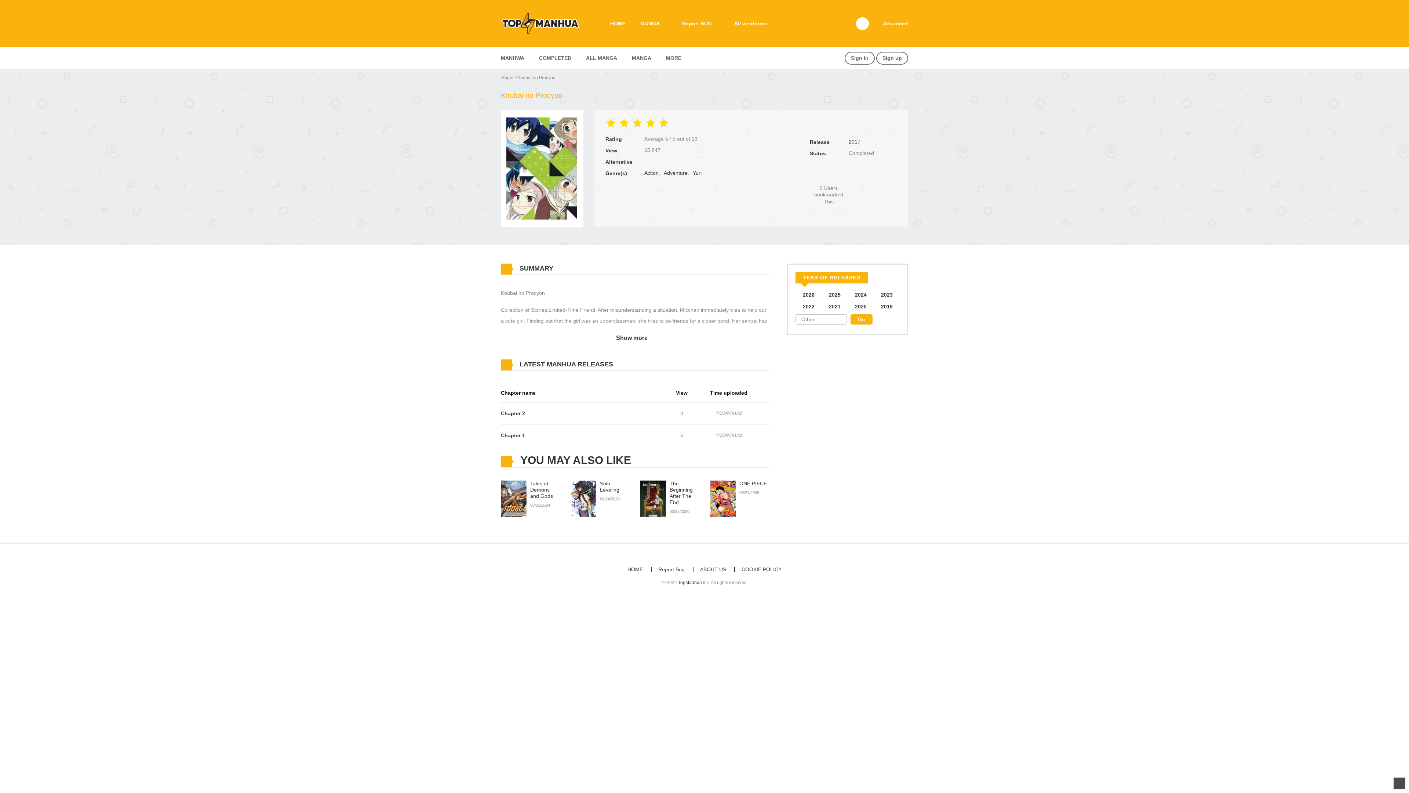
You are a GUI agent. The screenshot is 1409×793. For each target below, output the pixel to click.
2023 (887, 295)
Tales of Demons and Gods (541, 490)
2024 (861, 295)
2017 (854, 142)
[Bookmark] (829, 176)
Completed (555, 58)
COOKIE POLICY (762, 569)
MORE (673, 58)
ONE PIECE (753, 483)
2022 (809, 306)
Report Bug (671, 569)
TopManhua (690, 582)
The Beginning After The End (681, 493)
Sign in (860, 58)
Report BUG (697, 23)
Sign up (892, 58)
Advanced (895, 23)
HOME (618, 23)
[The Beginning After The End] (653, 498)
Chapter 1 (513, 435)
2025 (835, 295)
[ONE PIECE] (723, 498)
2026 (809, 295)
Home (507, 77)
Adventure (676, 173)
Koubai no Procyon (536, 77)
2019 (887, 306)
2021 (835, 306)
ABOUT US (713, 569)
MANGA (650, 23)
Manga (641, 58)
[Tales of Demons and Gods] (514, 498)
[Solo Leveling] (583, 498)
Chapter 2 (513, 413)
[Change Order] (627, 364)
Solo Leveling (609, 487)
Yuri (697, 173)
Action (651, 173)
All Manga (601, 58)
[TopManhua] (543, 23)
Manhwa (512, 58)
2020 (861, 306)
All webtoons (750, 23)
